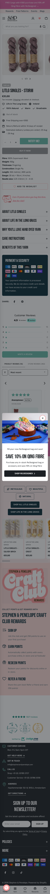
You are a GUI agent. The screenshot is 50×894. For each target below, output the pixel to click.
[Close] (42, 418)
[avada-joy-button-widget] (6, 887)
